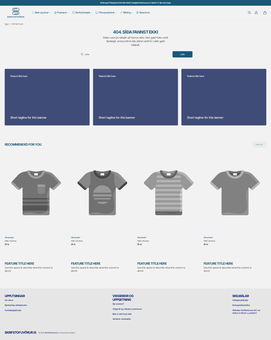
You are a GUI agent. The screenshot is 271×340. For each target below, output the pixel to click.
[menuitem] (41, 12)
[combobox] (125, 54)
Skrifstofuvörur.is (51, 333)
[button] (249, 13)
